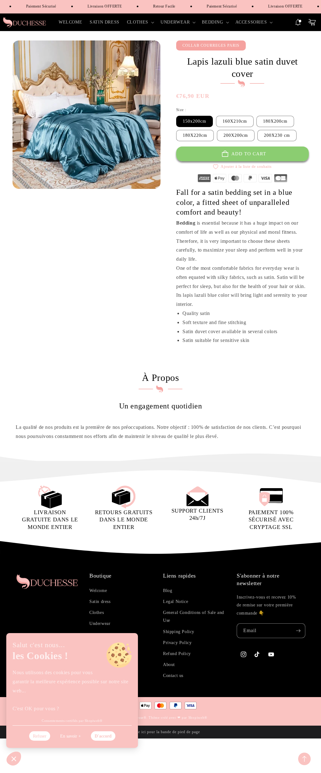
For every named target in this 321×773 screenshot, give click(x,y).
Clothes (96, 612)
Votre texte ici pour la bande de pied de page (160, 732)
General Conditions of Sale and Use (193, 616)
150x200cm (194, 121)
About (169, 664)
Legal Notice (175, 601)
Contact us (173, 675)
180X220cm (195, 135)
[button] (140, 22)
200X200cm (236, 135)
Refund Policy (177, 653)
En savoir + (70, 736)
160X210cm (235, 121)
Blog (167, 590)
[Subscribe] (298, 630)
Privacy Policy (177, 642)
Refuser (39, 736)
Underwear (99, 623)
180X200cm (275, 121)
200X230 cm (277, 135)
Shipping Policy (178, 631)
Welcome (98, 590)
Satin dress (100, 601)
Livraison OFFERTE (99, 6)
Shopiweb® (197, 717)
